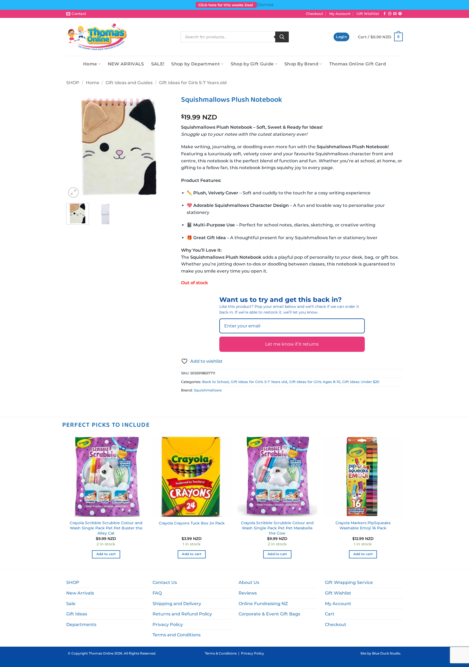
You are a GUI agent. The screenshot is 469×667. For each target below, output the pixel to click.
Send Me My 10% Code (187, 381)
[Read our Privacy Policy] (222, 361)
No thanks (187, 406)
